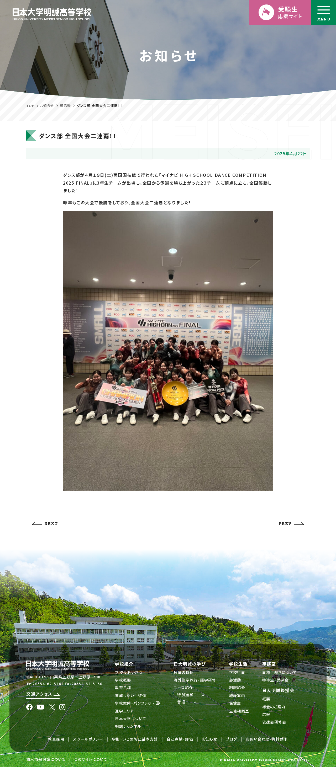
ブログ (231, 739)
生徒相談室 (239, 711)
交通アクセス (40, 694)
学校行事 (237, 672)
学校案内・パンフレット (135, 703)
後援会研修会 (274, 722)
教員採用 (56, 739)
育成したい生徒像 (130, 695)
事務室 (269, 664)
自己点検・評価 (180, 739)
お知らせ (47, 105)
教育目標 (123, 687)
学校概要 (123, 680)
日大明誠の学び (190, 664)
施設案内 (237, 695)
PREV (285, 524)
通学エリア (124, 711)
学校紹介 (124, 664)
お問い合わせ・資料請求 (267, 739)
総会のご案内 (274, 706)
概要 (266, 698)
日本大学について (130, 718)
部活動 (65, 105)
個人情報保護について (46, 759)
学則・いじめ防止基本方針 (135, 739)
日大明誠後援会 (278, 690)
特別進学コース (191, 694)
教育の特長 (183, 672)
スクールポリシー (88, 739)
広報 (266, 714)
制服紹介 (237, 687)
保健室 (235, 703)
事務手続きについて (279, 672)
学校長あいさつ (128, 672)
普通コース (187, 701)
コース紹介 (183, 687)
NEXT (51, 524)
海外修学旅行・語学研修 (195, 680)
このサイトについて (90, 759)
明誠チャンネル (128, 726)
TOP (30, 105)
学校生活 (238, 664)
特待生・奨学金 (275, 680)
